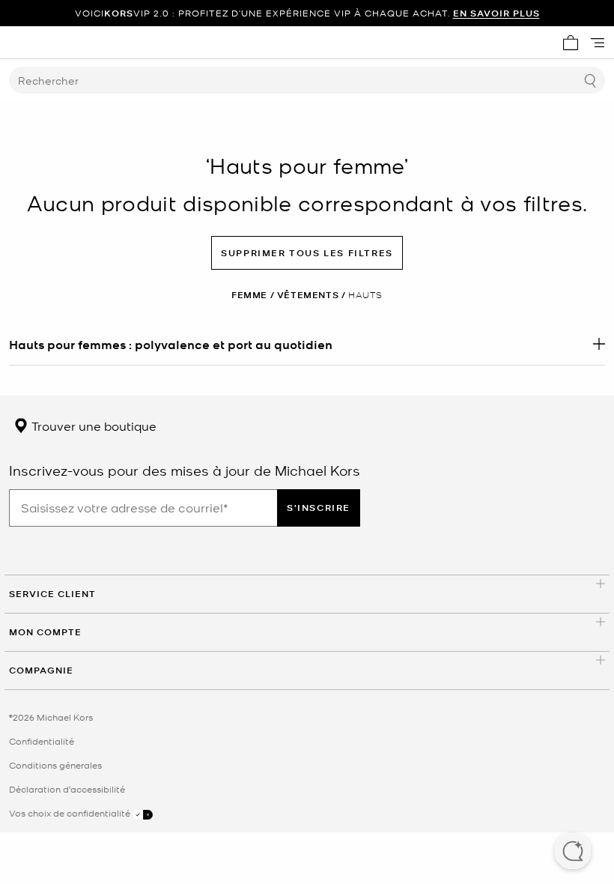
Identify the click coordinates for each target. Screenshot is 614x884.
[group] (307, 13)
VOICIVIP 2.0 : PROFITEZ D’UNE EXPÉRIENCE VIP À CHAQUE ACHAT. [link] (307, 13)
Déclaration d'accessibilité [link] (67, 789)
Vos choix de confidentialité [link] (71, 813)
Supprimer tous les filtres (307, 252)
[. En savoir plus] (307, 344)
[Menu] (597, 42)
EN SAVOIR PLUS (496, 13)
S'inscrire (318, 507)
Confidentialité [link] (41, 741)
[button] (572, 852)
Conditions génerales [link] (55, 765)
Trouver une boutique (92, 425)
